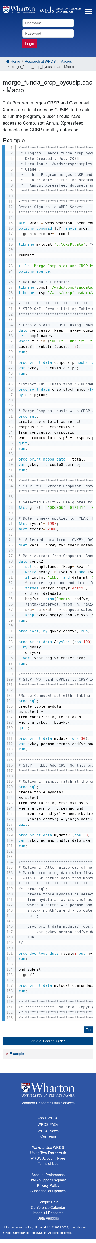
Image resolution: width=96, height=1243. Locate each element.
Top (88, 1029)
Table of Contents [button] (48, 1040)
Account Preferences (48, 1174)
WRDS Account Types (48, 1158)
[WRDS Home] (42, 8)
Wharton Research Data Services (48, 1102)
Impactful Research (48, 1212)
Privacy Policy (48, 1185)
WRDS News (48, 1130)
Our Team (48, 1136)
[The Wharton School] (48, 1090)
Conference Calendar (48, 1207)
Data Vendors (48, 1218)
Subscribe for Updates (48, 1190)
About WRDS (48, 1117)
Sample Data (48, 1202)
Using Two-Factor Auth (48, 1152)
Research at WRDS (40, 61)
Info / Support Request (48, 1180)
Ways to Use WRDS (48, 1147)
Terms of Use (48, 1163)
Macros (66, 61)
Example (17, 1053)
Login (29, 43)
